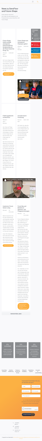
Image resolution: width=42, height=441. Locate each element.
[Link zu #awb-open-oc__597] (33, 1)
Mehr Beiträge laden (16, 313)
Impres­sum (15, 437)
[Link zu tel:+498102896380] (38, 1)
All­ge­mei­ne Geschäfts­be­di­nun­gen (30, 437)
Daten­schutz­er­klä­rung (20, 437)
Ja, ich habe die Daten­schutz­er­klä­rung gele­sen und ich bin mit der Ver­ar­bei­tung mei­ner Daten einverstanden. (31, 401)
